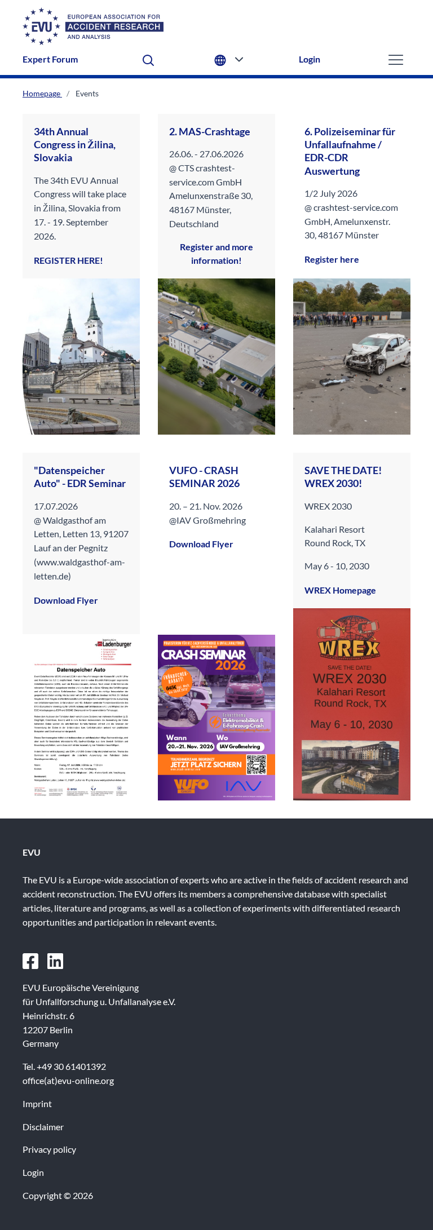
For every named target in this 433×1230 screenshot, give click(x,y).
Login (309, 59)
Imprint (37, 1103)
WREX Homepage (340, 590)
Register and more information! (216, 253)
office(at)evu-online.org (68, 1080)
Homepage (42, 93)
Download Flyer (66, 600)
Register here (331, 259)
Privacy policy (49, 1149)
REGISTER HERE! (68, 260)
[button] (148, 59)
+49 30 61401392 (71, 1066)
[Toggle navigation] (395, 59)
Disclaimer (43, 1126)
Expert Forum (50, 59)
